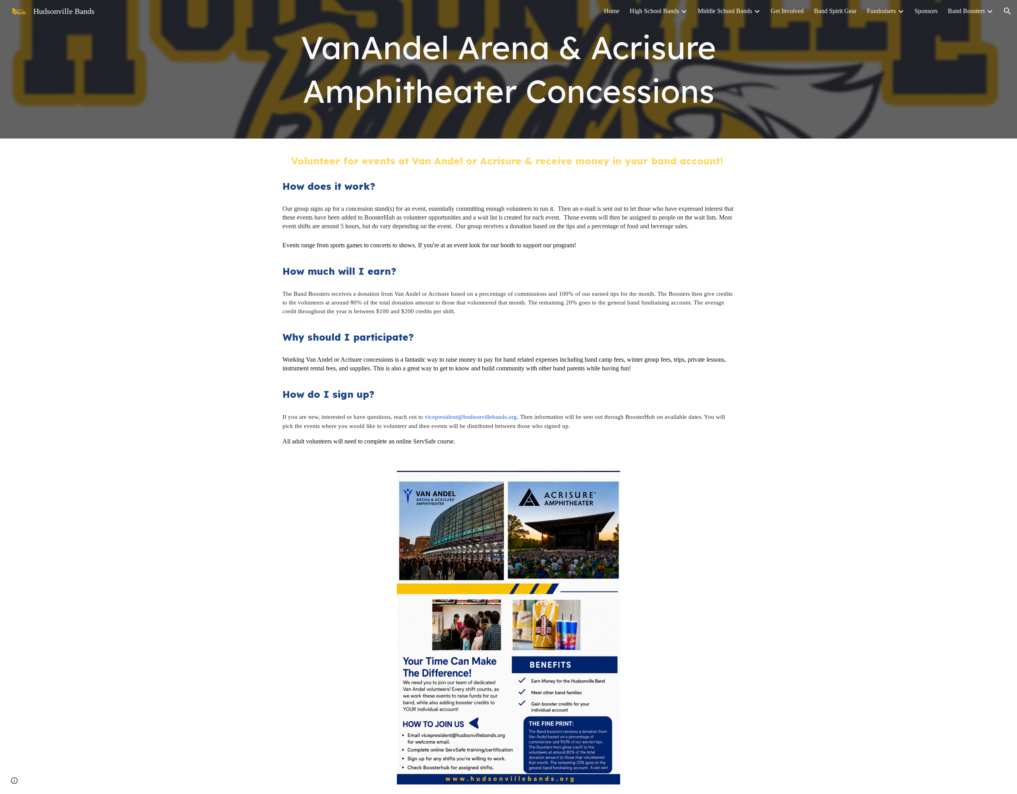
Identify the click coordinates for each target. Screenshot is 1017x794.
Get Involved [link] (787, 11)
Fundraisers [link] (881, 11)
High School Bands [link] (654, 11)
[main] (508, 69)
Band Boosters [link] (966, 11)
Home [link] (611, 11)
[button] (1007, 11)
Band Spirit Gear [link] (835, 11)
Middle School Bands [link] (725, 11)
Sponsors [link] (926, 11)
